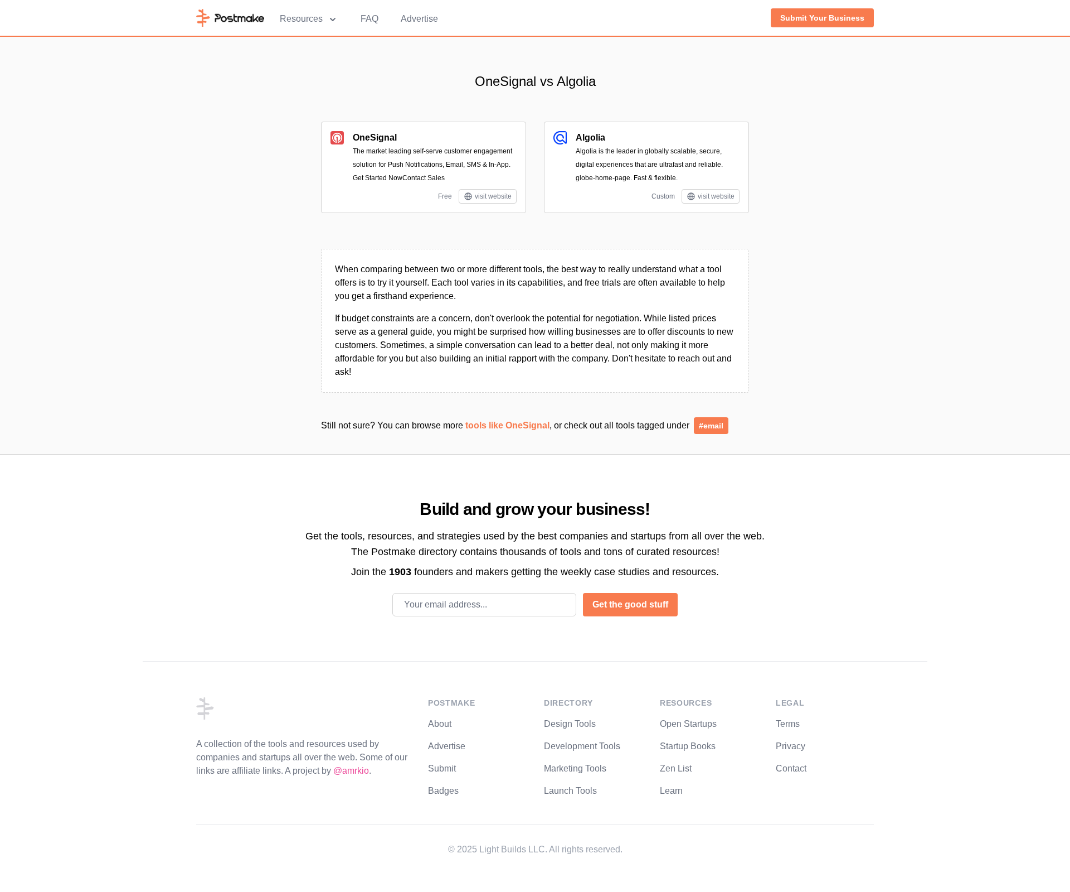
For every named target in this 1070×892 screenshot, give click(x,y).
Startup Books (688, 746)
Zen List (676, 768)
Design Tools (570, 724)
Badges (443, 790)
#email (711, 425)
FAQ (369, 18)
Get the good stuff (630, 604)
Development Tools (582, 746)
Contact (791, 768)
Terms (788, 724)
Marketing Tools (575, 768)
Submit (442, 768)
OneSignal (375, 137)
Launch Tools (570, 790)
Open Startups (688, 724)
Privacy (790, 746)
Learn (671, 790)
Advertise (419, 18)
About (439, 724)
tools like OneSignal (507, 425)
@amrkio (351, 770)
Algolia (590, 137)
